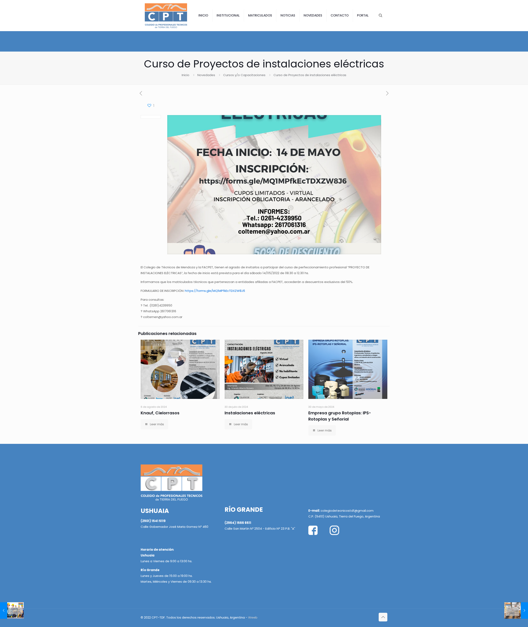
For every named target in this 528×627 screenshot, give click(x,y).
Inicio (185, 75)
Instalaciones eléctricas (250, 413)
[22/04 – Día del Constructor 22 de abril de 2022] (12, 610)
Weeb (252, 617)
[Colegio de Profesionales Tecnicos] (166, 15)
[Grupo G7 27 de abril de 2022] (516, 610)
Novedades (206, 75)
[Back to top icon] (383, 617)
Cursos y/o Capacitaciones (244, 75)
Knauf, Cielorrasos (160, 413)
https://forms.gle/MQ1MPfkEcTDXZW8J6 (215, 291)
